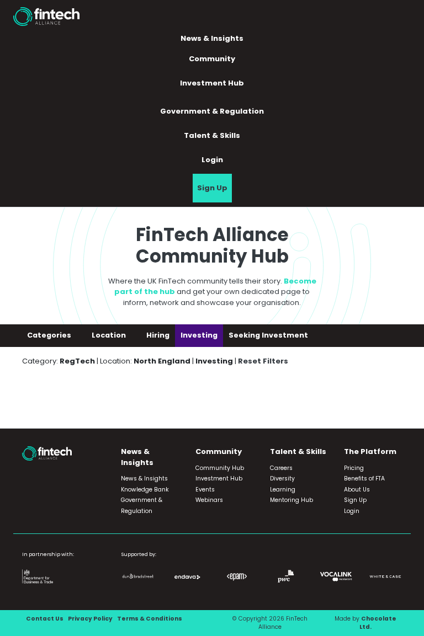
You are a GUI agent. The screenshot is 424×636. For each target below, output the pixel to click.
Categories (50, 335)
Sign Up (212, 188)
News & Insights (144, 478)
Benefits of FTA (364, 478)
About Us (357, 489)
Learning (282, 489)
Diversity (282, 478)
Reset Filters (263, 361)
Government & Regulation (212, 111)
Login (212, 159)
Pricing (354, 468)
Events (205, 489)
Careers (281, 468)
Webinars (209, 500)
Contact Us (44, 618)
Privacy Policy (90, 618)
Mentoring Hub (291, 500)
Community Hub (219, 468)
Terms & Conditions (149, 618)
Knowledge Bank (145, 489)
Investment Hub (212, 83)
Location (110, 335)
